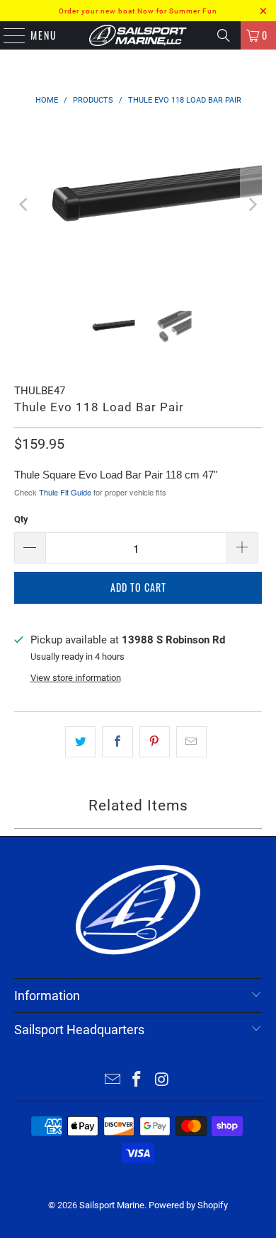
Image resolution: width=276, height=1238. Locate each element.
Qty (21, 519)
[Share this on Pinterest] (154, 741)
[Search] (223, 35)
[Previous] (24, 205)
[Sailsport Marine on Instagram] (162, 1080)
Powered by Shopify (188, 1205)
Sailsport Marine (111, 1205)
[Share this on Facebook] (117, 741)
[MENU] (7, 35)
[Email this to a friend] (191, 741)
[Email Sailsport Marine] (112, 1080)
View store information (75, 677)
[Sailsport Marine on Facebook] (137, 1080)
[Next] (251, 205)
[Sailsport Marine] (138, 35)
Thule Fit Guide (65, 492)
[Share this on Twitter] (80, 741)
